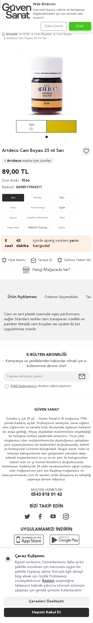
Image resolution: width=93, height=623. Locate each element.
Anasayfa (12, 34)
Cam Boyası (64, 34)
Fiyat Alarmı (15, 260)
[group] (46, 89)
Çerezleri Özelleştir (46, 601)
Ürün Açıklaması (22, 297)
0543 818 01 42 (46, 495)
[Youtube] (53, 516)
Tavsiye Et (44, 260)
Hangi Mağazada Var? (51, 270)
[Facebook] (40, 516)
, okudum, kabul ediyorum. (41, 386)
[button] (46, 137)
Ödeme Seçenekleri (61, 297)
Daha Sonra (54, 26)
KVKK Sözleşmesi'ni (23, 386)
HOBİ (26, 34)
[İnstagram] (66, 516)
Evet (80, 26)
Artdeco (29, 161)
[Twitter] (27, 516)
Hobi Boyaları (43, 34)
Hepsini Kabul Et (46, 612)
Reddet (48, 581)
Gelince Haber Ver (76, 260)
